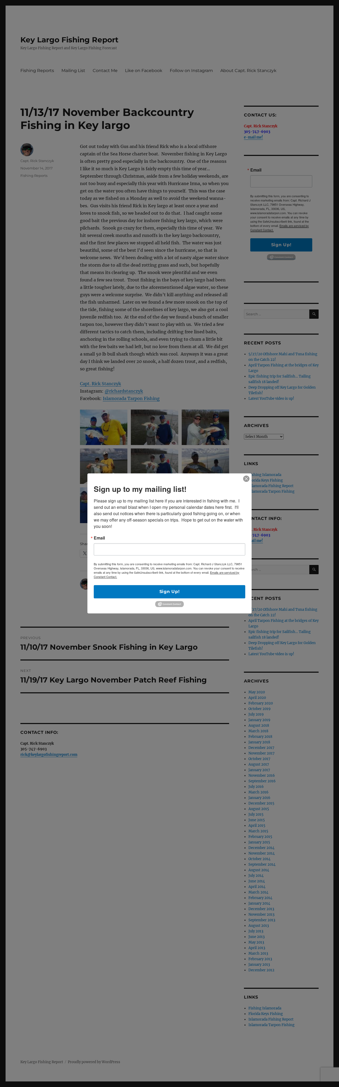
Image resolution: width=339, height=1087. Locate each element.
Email (99, 538)
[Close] (246, 478)
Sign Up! (169, 591)
